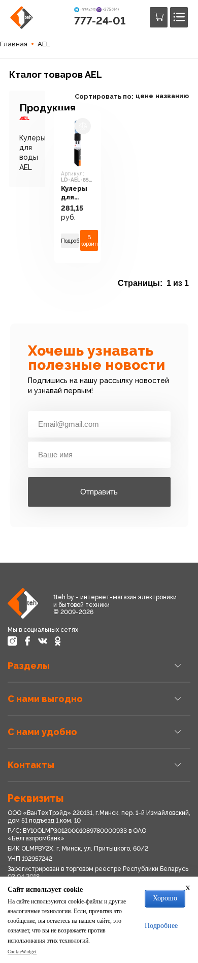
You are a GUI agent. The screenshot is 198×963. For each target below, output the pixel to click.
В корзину (89, 240)
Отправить (99, 491)
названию (172, 96)
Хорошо (165, 898)
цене (144, 96)
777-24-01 (99, 20)
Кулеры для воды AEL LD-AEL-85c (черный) (77, 193)
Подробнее (70, 241)
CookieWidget (22, 951)
